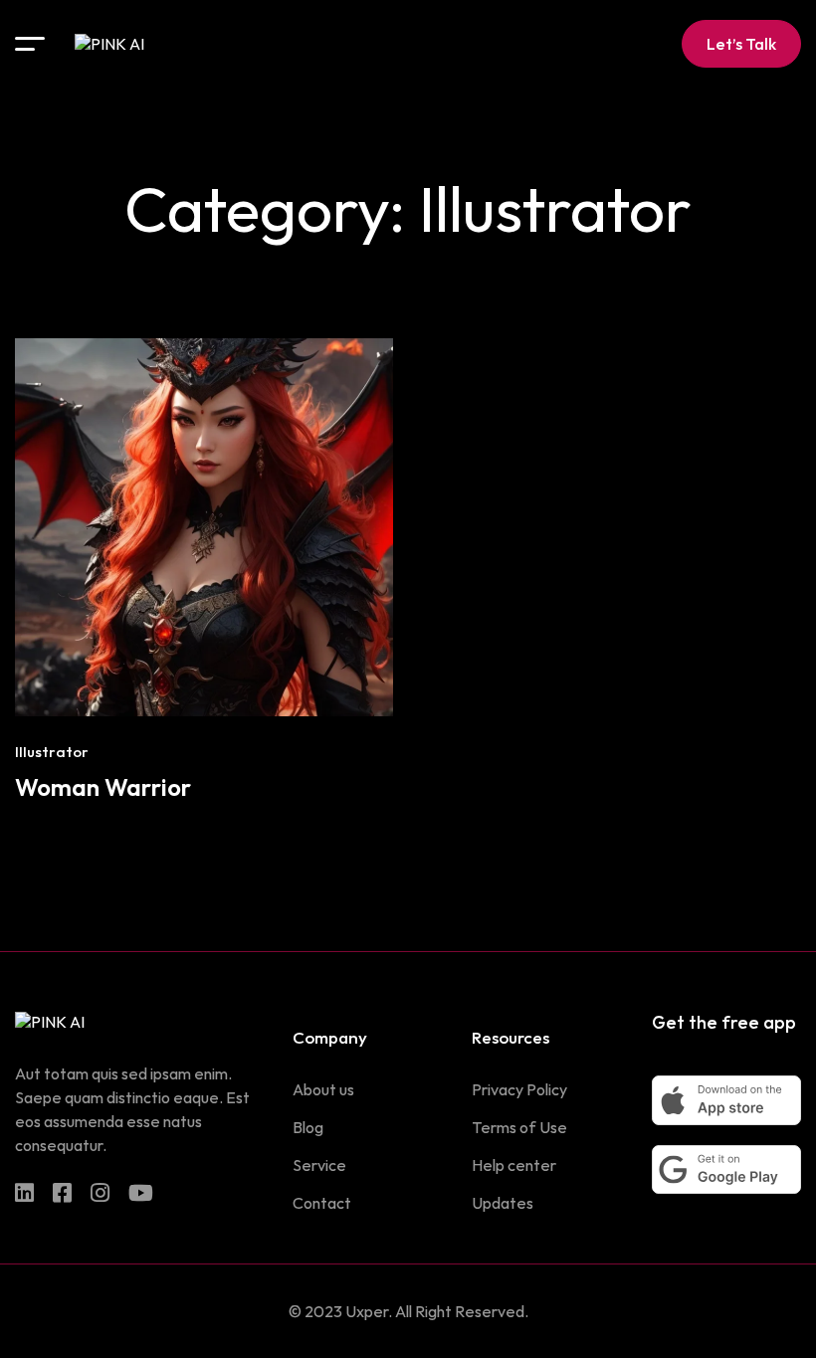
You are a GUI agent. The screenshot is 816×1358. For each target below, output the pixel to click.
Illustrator (52, 751)
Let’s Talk (741, 44)
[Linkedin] (24, 1193)
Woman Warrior (103, 787)
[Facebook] (62, 1193)
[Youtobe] (140, 1193)
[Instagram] (100, 1193)
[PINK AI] (109, 44)
